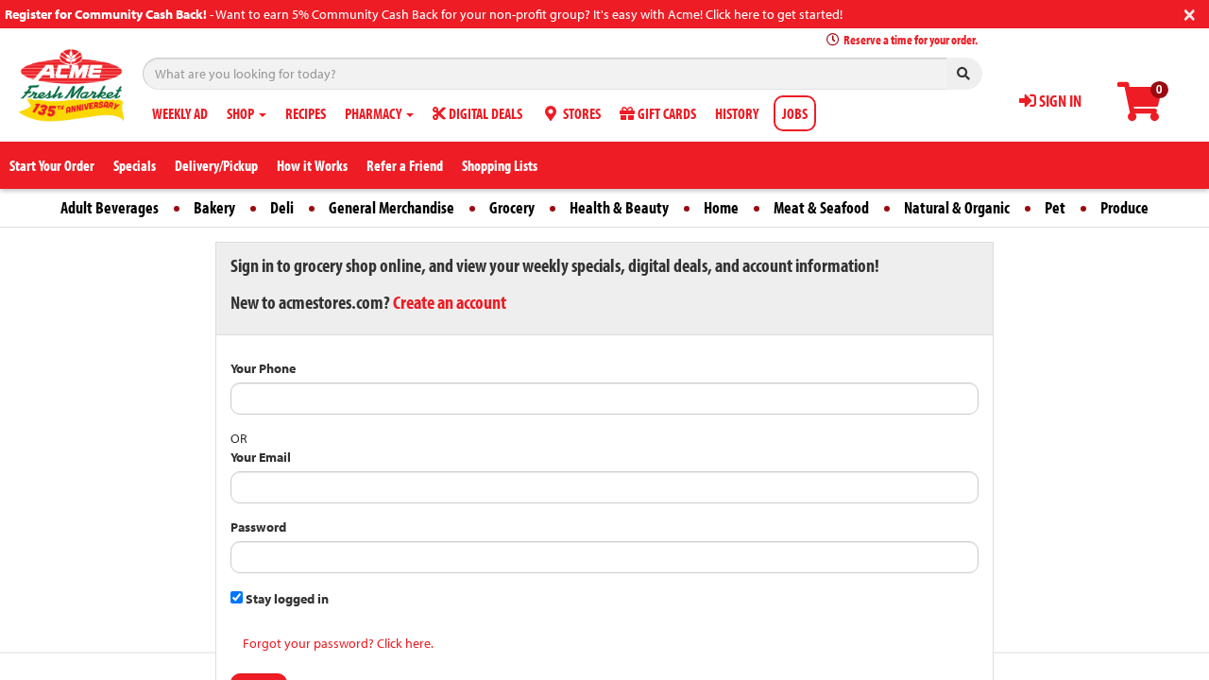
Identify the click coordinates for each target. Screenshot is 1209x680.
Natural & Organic (957, 207)
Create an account (449, 302)
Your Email (260, 457)
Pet (1055, 207)
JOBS (795, 113)
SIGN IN (1058, 100)
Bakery (214, 207)
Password (258, 527)
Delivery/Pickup (216, 165)
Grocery (512, 207)
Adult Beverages (109, 207)
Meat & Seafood (821, 207)
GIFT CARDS (665, 113)
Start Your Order (51, 165)
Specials (134, 165)
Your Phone (263, 368)
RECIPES (305, 113)
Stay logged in (286, 598)
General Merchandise (391, 207)
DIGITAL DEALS (484, 113)
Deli (282, 207)
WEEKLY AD (180, 113)
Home (721, 207)
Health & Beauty (619, 207)
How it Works (312, 165)
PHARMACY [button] (374, 113)
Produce (1124, 207)
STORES (580, 113)
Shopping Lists (499, 165)
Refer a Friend (404, 165)
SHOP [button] (242, 113)
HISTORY (736, 113)
